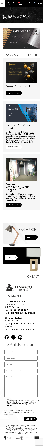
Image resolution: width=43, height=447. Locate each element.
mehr (30, 237)
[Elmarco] (39, 3)
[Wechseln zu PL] (13, 2)
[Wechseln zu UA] (32, 2)
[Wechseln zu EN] (16, 2)
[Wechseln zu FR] (34, 2)
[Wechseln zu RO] (24, 2)
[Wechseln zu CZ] (29, 2)
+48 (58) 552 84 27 (18, 310)
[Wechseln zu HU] (27, 2)
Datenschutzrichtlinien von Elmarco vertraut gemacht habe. (21, 404)
